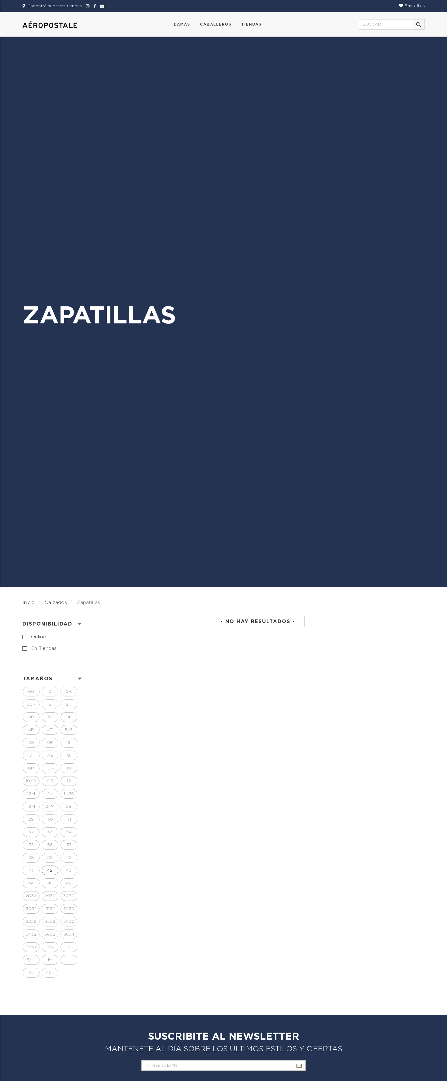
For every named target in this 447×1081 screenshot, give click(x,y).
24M (49, 806)
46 (68, 883)
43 (68, 870)
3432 (31, 934)
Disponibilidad (47, 624)
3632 (49, 934)
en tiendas (44, 648)
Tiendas (251, 24)
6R (50, 743)
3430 (68, 921)
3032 (31, 909)
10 (69, 768)
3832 (31, 947)
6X (31, 743)
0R (69, 691)
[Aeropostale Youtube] (101, 6)
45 (50, 883)
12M (31, 794)
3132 (50, 909)
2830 (31, 896)
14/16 (69, 794)
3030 (68, 896)
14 (50, 794)
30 (50, 819)
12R (50, 781)
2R (31, 717)
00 (31, 691)
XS (50, 947)
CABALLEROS (216, 24)
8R (31, 768)
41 (31, 870)
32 (31, 832)
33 (50, 832)
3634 (68, 934)
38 (31, 858)
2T (68, 704)
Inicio (29, 602)
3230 (68, 909)
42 (50, 870)
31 (69, 819)
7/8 (50, 755)
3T (50, 717)
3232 (31, 921)
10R (50, 768)
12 (69, 781)
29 (31, 819)
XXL (50, 973)
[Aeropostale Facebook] (94, 6)
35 (31, 845)
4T (50, 730)
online (38, 636)
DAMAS (182, 24)
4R (31, 730)
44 (31, 883)
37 (68, 845)
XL (31, 973)
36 (50, 845)
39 (50, 858)
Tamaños (38, 678)
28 (69, 806)
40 (69, 858)
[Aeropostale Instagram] (86, 6)
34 (68, 832)
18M (31, 806)
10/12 (31, 781)
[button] (412, 6)
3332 (49, 921)
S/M (31, 960)
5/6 (68, 730)
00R (31, 704)
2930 (50, 896)
